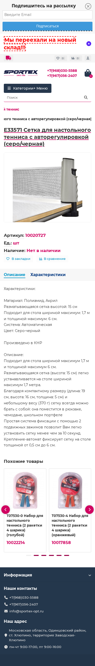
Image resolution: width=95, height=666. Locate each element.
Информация (18, 575)
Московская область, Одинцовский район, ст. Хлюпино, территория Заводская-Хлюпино (47, 635)
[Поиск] (86, 97)
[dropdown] (8, 58)
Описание (14, 274)
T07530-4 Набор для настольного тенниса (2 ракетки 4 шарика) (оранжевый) (70, 525)
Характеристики (48, 274)
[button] (28, 555)
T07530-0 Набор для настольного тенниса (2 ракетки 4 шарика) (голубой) (25, 525)
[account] (88, 58)
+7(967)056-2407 (62, 76)
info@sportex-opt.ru (26, 611)
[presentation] (5, 509)
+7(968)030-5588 (62, 71)
